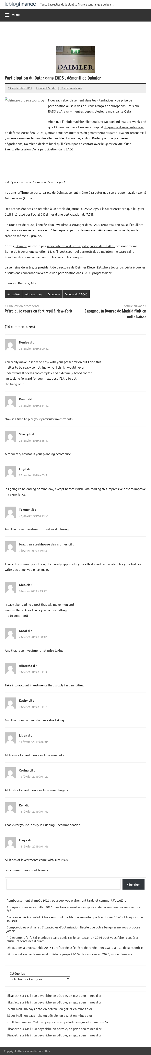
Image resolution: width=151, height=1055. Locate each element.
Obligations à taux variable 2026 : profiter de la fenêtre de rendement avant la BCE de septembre (74, 947)
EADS (52, 111)
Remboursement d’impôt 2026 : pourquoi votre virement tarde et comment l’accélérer (67, 900)
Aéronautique (33, 294)
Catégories (17, 973)
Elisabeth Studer (46, 88)
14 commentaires (71, 88)
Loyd (22, 469)
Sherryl (24, 434)
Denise (24, 342)
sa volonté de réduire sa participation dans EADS (80, 246)
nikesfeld (12, 1002)
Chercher (133, 884)
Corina (24, 770)
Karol (23, 631)
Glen (22, 585)
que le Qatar (135, 208)
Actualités (13, 294)
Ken (21, 805)
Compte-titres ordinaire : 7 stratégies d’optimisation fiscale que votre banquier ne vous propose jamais (73, 929)
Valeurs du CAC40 (76, 294)
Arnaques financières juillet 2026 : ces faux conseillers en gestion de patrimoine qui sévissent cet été (74, 908)
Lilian (23, 735)
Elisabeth (12, 1029)
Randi (23, 399)
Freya (23, 840)
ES (8, 1009)
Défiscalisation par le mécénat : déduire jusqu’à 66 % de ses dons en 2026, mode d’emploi (69, 954)
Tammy (24, 509)
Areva (64, 111)
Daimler (21, 246)
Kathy (23, 700)
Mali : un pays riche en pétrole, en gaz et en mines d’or (63, 995)
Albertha (25, 666)
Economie (54, 294)
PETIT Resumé (16, 1022)
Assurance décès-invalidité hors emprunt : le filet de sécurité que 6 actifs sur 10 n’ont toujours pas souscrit (74, 919)
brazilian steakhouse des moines (43, 544)
